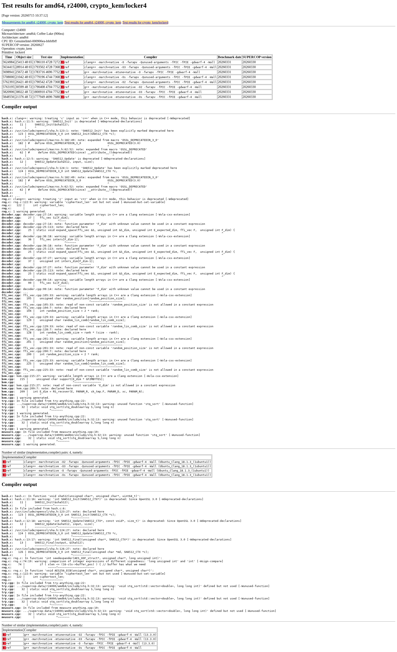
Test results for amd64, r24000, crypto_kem (92, 22)
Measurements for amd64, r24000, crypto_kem (32, 22)
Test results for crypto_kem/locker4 (145, 22)
